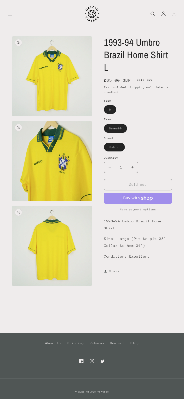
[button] (10, 14)
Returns (97, 343)
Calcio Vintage (97, 391)
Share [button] (114, 271)
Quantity (111, 157)
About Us (53, 343)
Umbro (117, 148)
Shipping (137, 87)
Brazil (118, 129)
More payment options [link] (138, 209)
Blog (135, 343)
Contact (117, 343)
